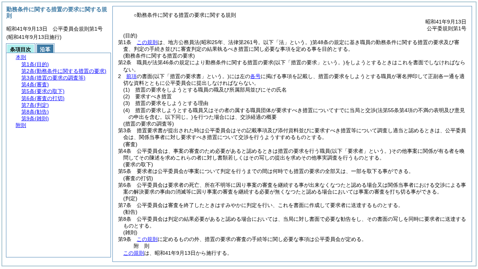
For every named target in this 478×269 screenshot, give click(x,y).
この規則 (147, 42)
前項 (131, 76)
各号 (255, 76)
